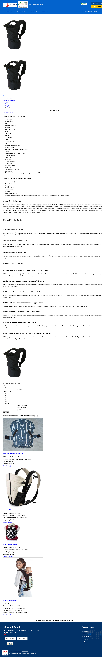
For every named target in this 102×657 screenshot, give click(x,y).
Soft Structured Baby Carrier (13, 454)
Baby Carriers (9, 106)
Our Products (34, 11)
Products (7, 104)
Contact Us (45, 11)
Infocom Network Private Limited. (29, 653)
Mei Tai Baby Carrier (10, 600)
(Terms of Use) (25, 651)
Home (6, 102)
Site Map (84, 642)
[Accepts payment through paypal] (10, 644)
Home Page (9, 11)
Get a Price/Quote (8, 113)
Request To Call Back (9, 100)
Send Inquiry (9, 98)
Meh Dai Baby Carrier (10, 544)
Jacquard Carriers (9, 510)
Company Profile (21, 11)
